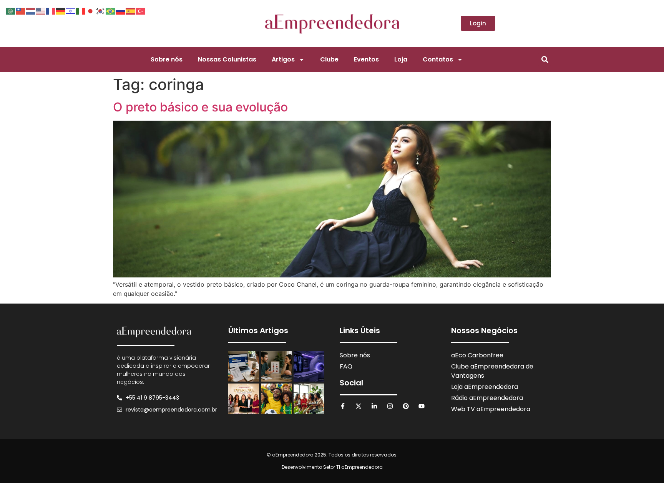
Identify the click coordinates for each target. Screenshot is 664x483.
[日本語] (91, 10)
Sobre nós (167, 59)
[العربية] (11, 10)
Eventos (366, 59)
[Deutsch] (61, 10)
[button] (544, 59)
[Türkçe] (141, 10)
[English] (41, 10)
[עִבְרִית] (71, 10)
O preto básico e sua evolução (200, 107)
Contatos (438, 59)
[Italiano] (81, 10)
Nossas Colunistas (227, 59)
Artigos (283, 59)
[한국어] (101, 10)
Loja (400, 59)
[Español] (131, 10)
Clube (329, 59)
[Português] (111, 10)
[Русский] (121, 10)
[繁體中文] (21, 10)
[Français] (51, 10)
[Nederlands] (31, 10)
